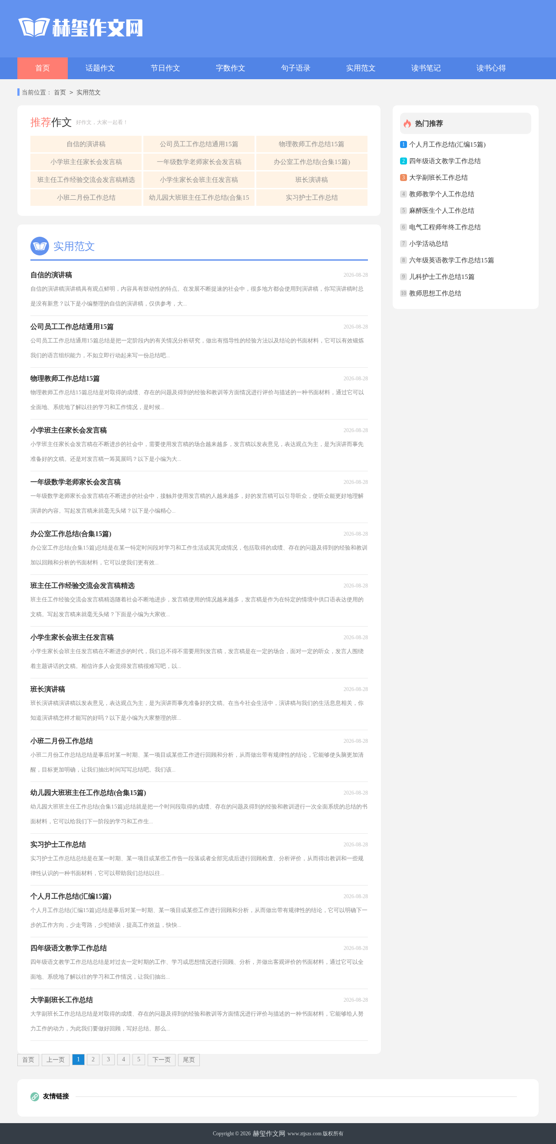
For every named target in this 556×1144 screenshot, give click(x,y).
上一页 (55, 1060)
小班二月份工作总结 (86, 197)
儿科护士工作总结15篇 (442, 276)
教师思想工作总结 (435, 293)
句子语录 (296, 68)
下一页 (161, 1060)
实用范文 (361, 68)
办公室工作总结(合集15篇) (312, 161)
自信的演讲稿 (86, 144)
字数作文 (230, 68)
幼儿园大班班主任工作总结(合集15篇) (199, 200)
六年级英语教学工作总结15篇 (451, 260)
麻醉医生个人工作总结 (441, 210)
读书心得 (491, 68)
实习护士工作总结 (312, 197)
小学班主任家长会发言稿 (86, 161)
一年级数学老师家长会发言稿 (199, 161)
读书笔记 (426, 68)
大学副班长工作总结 (438, 177)
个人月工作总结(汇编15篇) (447, 144)
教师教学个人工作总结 (441, 194)
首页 (42, 68)
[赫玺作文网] (80, 27)
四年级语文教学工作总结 (445, 161)
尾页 (189, 1060)
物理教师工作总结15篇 (311, 144)
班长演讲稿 (311, 179)
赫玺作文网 (269, 1133)
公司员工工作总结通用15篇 (199, 144)
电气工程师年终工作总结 (445, 227)
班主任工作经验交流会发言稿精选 (86, 179)
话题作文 (100, 68)
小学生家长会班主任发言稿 (199, 179)
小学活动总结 (428, 243)
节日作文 (165, 68)
